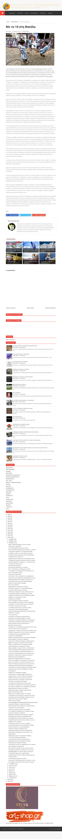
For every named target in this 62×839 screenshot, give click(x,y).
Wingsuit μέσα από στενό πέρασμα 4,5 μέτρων (19, 741)
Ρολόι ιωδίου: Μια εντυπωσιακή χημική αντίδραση (20, 581)
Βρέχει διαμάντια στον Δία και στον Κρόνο (18, 688)
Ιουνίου (11, 769)
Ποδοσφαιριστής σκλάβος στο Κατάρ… (17, 742)
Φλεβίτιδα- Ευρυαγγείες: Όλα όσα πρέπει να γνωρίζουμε (21, 632)
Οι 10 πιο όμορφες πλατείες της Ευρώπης (18, 600)
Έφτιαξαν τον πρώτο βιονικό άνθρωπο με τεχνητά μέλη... (21, 620)
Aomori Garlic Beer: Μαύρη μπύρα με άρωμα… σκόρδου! (22, 549)
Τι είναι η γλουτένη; (12, 614)
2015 (9, 534)
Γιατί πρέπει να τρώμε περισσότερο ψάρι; (18, 609)
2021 (9, 523)
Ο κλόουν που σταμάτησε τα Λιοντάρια (17, 681)
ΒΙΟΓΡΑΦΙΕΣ (9, 473)
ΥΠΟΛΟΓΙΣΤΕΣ (9, 499)
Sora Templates (57, 829)
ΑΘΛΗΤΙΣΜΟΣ (26, 31)
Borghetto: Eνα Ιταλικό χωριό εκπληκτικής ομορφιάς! (20, 714)
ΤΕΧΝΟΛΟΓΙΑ (9, 495)
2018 (9, 528)
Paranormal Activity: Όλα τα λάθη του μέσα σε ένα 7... (21, 579)
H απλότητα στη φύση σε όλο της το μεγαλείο (19, 723)
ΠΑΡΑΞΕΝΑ (8, 492)
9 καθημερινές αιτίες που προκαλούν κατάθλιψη (19, 735)
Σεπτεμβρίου (12, 763)
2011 (9, 781)
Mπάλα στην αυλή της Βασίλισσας (16, 656)
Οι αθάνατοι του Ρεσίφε (14, 612)
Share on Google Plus (40, 215)
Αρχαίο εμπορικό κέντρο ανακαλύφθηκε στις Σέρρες (20, 669)
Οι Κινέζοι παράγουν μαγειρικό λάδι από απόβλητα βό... (21, 555)
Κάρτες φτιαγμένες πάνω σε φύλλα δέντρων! (18, 623)
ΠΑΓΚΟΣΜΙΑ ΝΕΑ (10, 490)
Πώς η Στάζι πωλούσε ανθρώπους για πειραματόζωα (23, 400)
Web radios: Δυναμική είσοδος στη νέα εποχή (19, 658)
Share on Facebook (13, 215)
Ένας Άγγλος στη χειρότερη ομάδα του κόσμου (19, 618)
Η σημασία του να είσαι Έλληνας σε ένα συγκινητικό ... (21, 604)
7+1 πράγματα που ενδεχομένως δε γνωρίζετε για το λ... (21, 570)
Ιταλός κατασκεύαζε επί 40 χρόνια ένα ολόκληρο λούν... (21, 649)
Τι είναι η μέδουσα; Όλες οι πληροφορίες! (21, 354)
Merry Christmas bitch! (17, 416)
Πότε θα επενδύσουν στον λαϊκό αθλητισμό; (18, 727)
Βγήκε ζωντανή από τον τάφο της (19, 384)
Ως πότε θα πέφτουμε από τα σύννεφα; (17, 590)
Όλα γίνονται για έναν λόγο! (14, 625)
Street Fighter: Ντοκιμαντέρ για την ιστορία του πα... (20, 732)
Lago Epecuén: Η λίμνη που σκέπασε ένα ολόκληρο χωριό (22, 630)
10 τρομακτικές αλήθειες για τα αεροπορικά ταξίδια (20, 551)
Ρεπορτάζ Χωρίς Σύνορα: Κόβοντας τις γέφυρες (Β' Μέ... (21, 705)
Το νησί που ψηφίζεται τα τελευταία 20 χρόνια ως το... (21, 651)
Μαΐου (10, 770)
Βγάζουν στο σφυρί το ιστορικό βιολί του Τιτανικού (20, 642)
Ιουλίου (11, 767)
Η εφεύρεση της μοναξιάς (14, 598)
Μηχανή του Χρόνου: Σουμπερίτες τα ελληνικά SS (20, 679)
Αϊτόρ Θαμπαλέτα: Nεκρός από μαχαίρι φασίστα (19, 716)
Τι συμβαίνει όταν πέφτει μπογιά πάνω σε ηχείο (19, 683)
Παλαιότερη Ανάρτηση (50, 308)
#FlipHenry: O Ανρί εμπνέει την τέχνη (17, 597)
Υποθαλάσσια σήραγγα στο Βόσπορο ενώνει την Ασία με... (22, 560)
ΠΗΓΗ (7, 211)
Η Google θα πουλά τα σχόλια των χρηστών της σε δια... (21, 695)
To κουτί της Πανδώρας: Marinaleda (17, 737)
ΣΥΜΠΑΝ (8, 493)
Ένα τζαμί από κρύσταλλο (14, 565)
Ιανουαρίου (11, 777)
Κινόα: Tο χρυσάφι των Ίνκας (15, 572)
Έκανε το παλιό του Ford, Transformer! (17, 628)
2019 (9, 527)
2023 (9, 519)
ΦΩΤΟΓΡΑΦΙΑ (9, 503)
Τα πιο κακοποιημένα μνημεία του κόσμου (18, 548)
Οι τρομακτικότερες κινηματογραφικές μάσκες (19, 634)
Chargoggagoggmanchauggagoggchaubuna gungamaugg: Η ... (23, 702)
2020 (9, 525)
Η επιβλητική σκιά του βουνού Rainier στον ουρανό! (20, 718)
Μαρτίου (11, 774)
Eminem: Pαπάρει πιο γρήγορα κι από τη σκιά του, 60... (21, 663)
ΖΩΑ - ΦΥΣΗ (9, 480)
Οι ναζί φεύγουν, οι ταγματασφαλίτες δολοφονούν (20, 674)
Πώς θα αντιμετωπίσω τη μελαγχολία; (20, 361)
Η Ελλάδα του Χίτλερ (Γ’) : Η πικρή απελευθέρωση (20, 588)
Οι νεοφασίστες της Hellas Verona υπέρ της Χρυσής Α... (21, 762)
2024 (9, 518)
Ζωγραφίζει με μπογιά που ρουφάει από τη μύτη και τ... (21, 749)
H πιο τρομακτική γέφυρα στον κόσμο (17, 758)
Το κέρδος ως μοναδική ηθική (15, 635)
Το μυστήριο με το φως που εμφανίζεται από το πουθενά (21, 744)
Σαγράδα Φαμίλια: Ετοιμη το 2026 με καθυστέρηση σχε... (21, 755)
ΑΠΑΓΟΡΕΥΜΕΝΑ (10, 469)
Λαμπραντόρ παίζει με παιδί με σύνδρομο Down (19, 690)
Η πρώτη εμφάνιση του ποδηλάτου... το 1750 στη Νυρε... (22, 562)
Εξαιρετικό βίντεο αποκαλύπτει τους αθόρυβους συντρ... (21, 558)
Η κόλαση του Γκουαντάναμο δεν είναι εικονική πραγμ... (21, 653)
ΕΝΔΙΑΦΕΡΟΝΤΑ (10, 478)
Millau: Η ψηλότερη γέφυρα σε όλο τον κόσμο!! (19, 544)
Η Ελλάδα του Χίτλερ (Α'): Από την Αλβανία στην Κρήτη (21, 595)
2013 (9, 537)
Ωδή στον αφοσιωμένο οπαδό (15, 691)
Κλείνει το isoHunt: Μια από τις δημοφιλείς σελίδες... (20, 644)
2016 (9, 532)
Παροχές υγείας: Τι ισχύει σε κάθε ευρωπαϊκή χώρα (20, 676)
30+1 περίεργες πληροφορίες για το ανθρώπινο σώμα (21, 711)
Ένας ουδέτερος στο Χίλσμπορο (16, 746)
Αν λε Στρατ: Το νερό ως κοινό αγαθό (17, 605)
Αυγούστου (11, 765)
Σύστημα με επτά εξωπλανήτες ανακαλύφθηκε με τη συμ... (22, 577)
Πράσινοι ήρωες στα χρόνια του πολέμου (18, 586)
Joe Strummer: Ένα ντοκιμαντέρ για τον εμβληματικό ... (21, 576)
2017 (9, 530)
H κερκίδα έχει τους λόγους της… (16, 556)
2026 (9, 514)
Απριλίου (11, 772)
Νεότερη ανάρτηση (10, 308)
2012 (9, 779)
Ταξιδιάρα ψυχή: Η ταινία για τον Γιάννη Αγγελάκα (23, 376)
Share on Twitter (26, 215)
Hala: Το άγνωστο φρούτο (14, 700)
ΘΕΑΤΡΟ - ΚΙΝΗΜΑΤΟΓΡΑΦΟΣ (13, 482)
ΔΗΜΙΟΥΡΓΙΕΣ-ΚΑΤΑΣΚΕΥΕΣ (13, 475)
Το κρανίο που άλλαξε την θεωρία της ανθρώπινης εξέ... (21, 641)
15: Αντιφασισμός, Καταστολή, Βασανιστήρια (19, 739)
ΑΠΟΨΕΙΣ (8, 471)
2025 (9, 516)
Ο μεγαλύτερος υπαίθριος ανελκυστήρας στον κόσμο (21, 621)
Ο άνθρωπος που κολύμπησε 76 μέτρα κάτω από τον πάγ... (22, 627)
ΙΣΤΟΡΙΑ (8, 484)
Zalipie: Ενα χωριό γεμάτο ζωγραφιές (17, 583)
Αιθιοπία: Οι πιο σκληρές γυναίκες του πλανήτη (19, 693)
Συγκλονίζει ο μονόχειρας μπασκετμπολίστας (19, 616)
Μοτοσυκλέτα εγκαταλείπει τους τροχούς (18, 567)
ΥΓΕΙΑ (7, 497)
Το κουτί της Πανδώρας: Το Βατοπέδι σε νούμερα (23, 408)
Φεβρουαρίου (12, 776)
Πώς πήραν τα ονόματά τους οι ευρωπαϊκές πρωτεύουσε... (22, 684)
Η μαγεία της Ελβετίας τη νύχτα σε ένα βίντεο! (19, 704)
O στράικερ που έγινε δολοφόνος (16, 707)
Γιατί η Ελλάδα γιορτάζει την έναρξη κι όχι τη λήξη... (20, 593)
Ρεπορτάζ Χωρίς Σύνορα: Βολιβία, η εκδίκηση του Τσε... (21, 697)
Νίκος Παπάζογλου (16, 392)
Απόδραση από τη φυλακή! (14, 721)
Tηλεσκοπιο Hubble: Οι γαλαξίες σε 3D (17, 728)
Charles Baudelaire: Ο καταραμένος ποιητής (19, 646)
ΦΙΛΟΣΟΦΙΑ (9, 501)
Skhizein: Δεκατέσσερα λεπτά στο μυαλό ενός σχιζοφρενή (22, 637)
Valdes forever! (12, 734)
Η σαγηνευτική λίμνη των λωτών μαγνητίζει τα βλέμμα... (21, 725)
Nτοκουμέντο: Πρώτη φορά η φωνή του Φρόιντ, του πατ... (22, 760)
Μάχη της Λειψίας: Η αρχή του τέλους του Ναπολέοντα (21, 648)
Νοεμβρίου (11, 541)
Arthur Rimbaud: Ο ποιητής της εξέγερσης (18, 639)
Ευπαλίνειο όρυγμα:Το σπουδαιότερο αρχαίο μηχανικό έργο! (25, 345)
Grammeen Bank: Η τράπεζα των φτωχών (21, 424)
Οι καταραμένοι (12, 670)
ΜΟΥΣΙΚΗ (8, 486)
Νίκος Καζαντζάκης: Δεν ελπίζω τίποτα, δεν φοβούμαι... (21, 602)
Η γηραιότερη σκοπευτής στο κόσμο (20, 456)
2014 (9, 535)
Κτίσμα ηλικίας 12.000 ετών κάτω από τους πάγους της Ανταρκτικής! (26, 440)
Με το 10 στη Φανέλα (13, 584)
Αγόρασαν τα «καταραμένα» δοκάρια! (17, 672)
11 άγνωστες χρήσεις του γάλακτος (16, 712)
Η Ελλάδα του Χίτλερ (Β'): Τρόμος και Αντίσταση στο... (21, 591)
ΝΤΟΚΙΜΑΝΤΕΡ (10, 488)
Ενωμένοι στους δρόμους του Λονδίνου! (21, 369)
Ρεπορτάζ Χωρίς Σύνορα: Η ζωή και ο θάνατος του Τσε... (21, 719)
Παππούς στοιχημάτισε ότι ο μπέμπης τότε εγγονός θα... (21, 660)
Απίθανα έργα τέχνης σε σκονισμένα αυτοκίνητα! (19, 677)
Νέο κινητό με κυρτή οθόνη (14, 574)
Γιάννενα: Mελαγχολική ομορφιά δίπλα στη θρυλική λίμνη (21, 611)
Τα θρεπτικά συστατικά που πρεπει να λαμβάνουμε (20, 665)
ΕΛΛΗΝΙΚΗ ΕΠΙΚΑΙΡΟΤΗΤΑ (12, 477)
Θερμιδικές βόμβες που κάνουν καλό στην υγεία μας (20, 751)
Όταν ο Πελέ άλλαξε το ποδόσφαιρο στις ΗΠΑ (19, 569)
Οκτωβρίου (11, 542)
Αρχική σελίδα (30, 308)
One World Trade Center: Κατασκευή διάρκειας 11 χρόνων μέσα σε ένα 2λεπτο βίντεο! (30, 447)
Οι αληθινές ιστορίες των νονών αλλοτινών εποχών (20, 553)
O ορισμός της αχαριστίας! (14, 546)
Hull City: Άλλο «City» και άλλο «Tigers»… (18, 698)
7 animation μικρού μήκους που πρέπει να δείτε (19, 607)
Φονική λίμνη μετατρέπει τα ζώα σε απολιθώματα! (20, 730)
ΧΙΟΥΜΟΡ (8, 505)
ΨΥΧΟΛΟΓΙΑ (9, 506)
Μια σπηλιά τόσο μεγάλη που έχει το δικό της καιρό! (20, 748)
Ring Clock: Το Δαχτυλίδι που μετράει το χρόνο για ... (20, 655)
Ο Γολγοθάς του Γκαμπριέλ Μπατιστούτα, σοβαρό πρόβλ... (22, 667)
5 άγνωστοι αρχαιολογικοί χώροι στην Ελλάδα (19, 709)
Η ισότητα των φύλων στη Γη (15, 563)
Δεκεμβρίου (11, 539)
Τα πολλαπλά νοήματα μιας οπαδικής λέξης (18, 753)
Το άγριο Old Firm (12, 756)
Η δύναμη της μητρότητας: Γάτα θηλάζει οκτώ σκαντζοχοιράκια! (25, 431)
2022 (9, 521)
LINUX (7, 508)
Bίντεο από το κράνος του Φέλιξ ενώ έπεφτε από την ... (21, 662)
